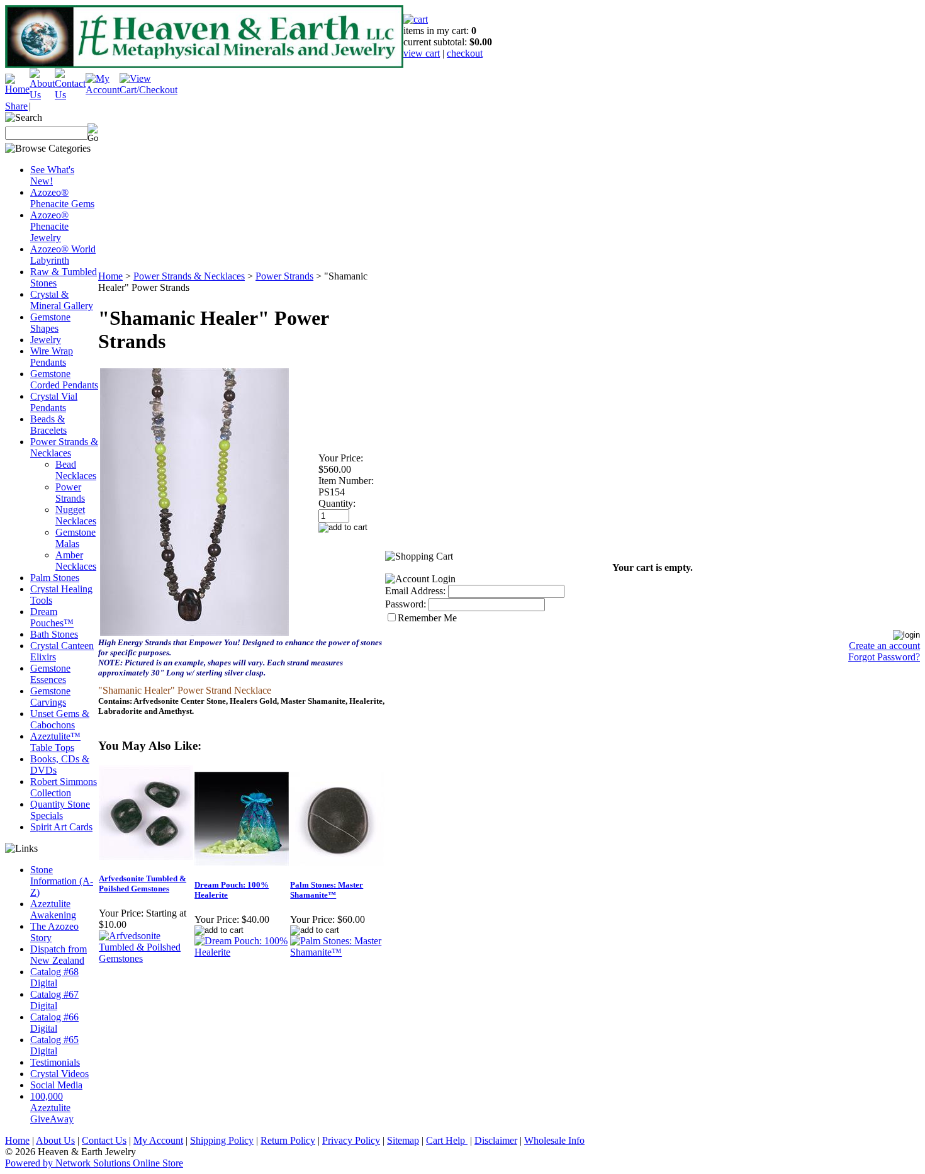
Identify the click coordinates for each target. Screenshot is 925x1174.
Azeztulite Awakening (53, 909)
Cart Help (447, 1140)
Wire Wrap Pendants (51, 357)
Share (16, 106)
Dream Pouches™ (52, 617)
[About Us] (42, 94)
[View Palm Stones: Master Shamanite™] (337, 952)
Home (110, 276)
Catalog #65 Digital (54, 1045)
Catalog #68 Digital (54, 977)
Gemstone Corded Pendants (64, 379)
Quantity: (337, 503)
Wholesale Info (554, 1140)
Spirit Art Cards (61, 826)
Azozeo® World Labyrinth (63, 255)
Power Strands (70, 493)
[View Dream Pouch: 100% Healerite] (241, 952)
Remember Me (427, 617)
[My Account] (103, 89)
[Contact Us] (70, 94)
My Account (158, 1140)
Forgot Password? (884, 657)
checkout (465, 53)
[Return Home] (17, 89)
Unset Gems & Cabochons (59, 719)
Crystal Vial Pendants (53, 402)
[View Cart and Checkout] (148, 89)
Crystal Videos (59, 1073)
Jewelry (45, 339)
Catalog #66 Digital (54, 1023)
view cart (421, 53)
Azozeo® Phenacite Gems (62, 198)
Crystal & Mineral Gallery (61, 300)
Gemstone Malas (75, 538)
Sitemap (403, 1140)
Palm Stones (54, 577)
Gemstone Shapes (50, 323)
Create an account (884, 645)
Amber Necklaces (75, 561)
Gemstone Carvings (50, 697)
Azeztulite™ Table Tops (55, 742)
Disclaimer (495, 1140)
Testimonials (55, 1062)
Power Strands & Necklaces (64, 447)
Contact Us (104, 1140)
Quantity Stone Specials (60, 810)
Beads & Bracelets (48, 425)
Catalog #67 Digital (54, 1000)
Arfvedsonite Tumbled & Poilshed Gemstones (142, 883)
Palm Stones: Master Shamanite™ (326, 890)
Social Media (56, 1085)
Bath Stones (54, 634)
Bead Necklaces (75, 470)
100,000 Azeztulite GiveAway (52, 1107)
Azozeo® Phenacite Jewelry (49, 226)
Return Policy (288, 1140)
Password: (405, 604)
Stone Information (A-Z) (61, 881)
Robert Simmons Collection (63, 787)
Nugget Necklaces (75, 515)
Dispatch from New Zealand (58, 955)
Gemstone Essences (50, 674)
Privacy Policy (351, 1140)
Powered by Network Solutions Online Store (94, 1163)
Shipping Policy (222, 1140)
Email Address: (415, 590)
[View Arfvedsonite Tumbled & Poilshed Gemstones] (146, 958)
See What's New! (52, 175)
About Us (55, 1140)
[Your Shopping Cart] (415, 19)
